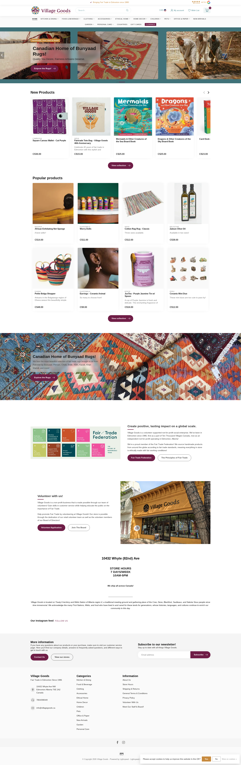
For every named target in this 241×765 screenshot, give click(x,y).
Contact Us (39, 657)
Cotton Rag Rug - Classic (137, 229)
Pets (166, 19)
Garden (88, 24)
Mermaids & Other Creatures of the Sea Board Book (131, 140)
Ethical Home (121, 19)
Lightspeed (124, 759)
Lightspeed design (137, 759)
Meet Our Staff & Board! (133, 707)
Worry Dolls (85, 229)
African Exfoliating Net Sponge (50, 229)
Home (34, 19)
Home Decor (139, 19)
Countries (122, 24)
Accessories (104, 19)
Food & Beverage (70, 19)
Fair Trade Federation (141, 458)
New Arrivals (199, 19)
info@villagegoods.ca (45, 708)
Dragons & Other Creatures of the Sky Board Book (174, 140)
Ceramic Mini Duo (178, 293)
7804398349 (42, 700)
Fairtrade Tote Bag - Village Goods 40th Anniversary (91, 141)
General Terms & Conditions (135, 693)
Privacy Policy (129, 698)
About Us (127, 680)
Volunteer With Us (130, 702)
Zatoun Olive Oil (177, 229)
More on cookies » (229, 759)
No (216, 759)
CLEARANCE (150, 24)
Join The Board (79, 527)
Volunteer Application (51, 527)
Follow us (61, 621)
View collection (119, 165)
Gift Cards (136, 24)
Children (154, 19)
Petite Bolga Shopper (45, 293)
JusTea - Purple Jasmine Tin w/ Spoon (140, 294)
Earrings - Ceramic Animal (92, 293)
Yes (206, 759)
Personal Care (104, 24)
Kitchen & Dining (49, 19)
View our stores (62, 657)
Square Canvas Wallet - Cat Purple (49, 140)
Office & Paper (181, 19)
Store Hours (128, 684)
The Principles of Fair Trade (174, 458)
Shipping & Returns (131, 689)
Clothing (88, 19)
